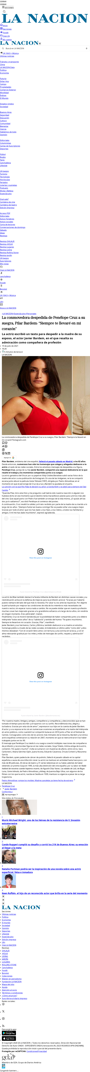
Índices (3, 95)
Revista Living (6, 250)
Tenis (2, 160)
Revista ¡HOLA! (6, 244)
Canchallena (5, 162)
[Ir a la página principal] (45, 22)
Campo (3, 84)
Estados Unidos (7, 104)
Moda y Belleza (6, 191)
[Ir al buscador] (4, 11)
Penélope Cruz (8, 786)
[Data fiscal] (3, 1068)
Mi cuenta (7, 39)
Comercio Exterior (8, 90)
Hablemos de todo (8, 132)
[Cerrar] (39, 43)
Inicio (5, 25)
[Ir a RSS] (3, 1026)
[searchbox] (44, 48)
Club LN (6, 36)
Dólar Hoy (4, 81)
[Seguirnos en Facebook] (3, 1004)
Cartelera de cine (7, 202)
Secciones (7, 29)
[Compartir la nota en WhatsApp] (6, 446)
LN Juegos (4, 171)
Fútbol (3, 154)
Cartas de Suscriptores (10, 146)
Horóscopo (5, 179)
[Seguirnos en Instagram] (3, 1019)
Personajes (30, 313)
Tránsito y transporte (9, 61)
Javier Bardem (11, 789)
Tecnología (5, 177)
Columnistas (5, 143)
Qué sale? (4, 199)
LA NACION (7, 313)
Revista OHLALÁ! (7, 241)
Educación (4, 118)
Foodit (5, 32)
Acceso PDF (5, 213)
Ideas (2, 233)
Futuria (3, 78)
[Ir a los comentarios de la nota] (6, 442)
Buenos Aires (6, 112)
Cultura (3, 120)
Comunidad (5, 123)
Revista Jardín (6, 255)
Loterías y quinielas (8, 185)
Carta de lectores (7, 224)
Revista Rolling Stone (9, 252)
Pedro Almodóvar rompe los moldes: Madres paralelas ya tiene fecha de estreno (37, 780)
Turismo (3, 174)
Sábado (3, 230)
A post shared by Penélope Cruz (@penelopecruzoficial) (40, 592)
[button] (45, 175)
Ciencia (3, 129)
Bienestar (4, 126)
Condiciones (32, 1051)
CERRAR (3, 1)
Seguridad (4, 115)
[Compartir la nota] (3, 446)
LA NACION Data (7, 67)
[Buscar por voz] (86, 48)
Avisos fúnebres (7, 219)
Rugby (3, 157)
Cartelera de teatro (8, 205)
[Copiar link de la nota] (3, 450)
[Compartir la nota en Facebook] (3, 453)
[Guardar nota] (3, 442)
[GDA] (8, 1059)
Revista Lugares (7, 247)
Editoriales (4, 140)
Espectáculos (19, 313)
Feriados (4, 182)
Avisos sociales (6, 221)
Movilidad (4, 92)
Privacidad (42, 1051)
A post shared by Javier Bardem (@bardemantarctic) (40, 715)
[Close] (3, 896)
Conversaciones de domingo (12, 227)
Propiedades (5, 87)
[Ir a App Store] (9, 1040)
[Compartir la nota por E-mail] (9, 453)
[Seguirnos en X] (3, 1012)
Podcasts (4, 188)
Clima (2, 64)
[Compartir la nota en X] (6, 453)
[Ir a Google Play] (9, 1034)
